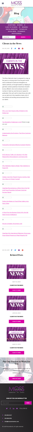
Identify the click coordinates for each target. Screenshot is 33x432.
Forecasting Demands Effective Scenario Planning (16, 145)
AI (24, 25)
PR (19, 27)
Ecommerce (21, 31)
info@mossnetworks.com (12, 421)
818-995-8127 (8, 415)
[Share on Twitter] (15, 48)
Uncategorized (16, 33)
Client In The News (11, 27)
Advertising (12, 25)
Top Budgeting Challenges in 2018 (12, 122)
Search (23, 37)
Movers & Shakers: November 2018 (12, 223)
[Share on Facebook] (11, 48)
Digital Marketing (11, 29)
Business (20, 25)
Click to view (16, 290)
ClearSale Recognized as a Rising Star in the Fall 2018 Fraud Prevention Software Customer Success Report (15, 190)
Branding (25, 27)
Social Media (12, 31)
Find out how (16, 378)
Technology (23, 29)
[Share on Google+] (22, 48)
